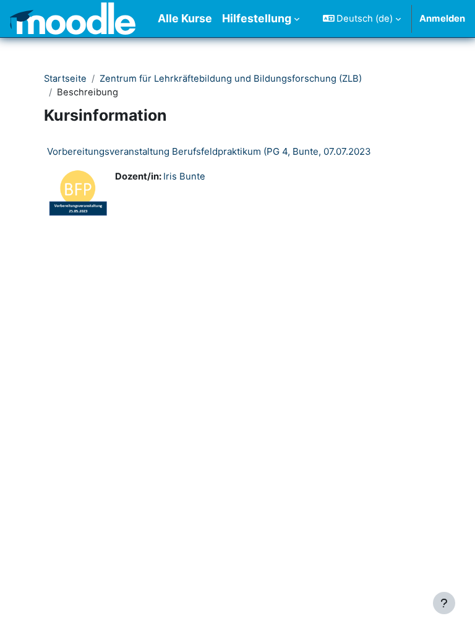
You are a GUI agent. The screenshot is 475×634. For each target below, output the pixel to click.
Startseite (65, 78)
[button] (362, 18)
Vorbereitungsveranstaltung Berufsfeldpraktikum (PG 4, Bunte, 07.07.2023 (209, 151)
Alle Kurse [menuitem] (185, 18)
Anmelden (442, 18)
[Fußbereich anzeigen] (444, 603)
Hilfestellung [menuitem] (256, 18)
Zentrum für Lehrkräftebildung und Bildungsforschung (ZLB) (231, 78)
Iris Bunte (184, 176)
